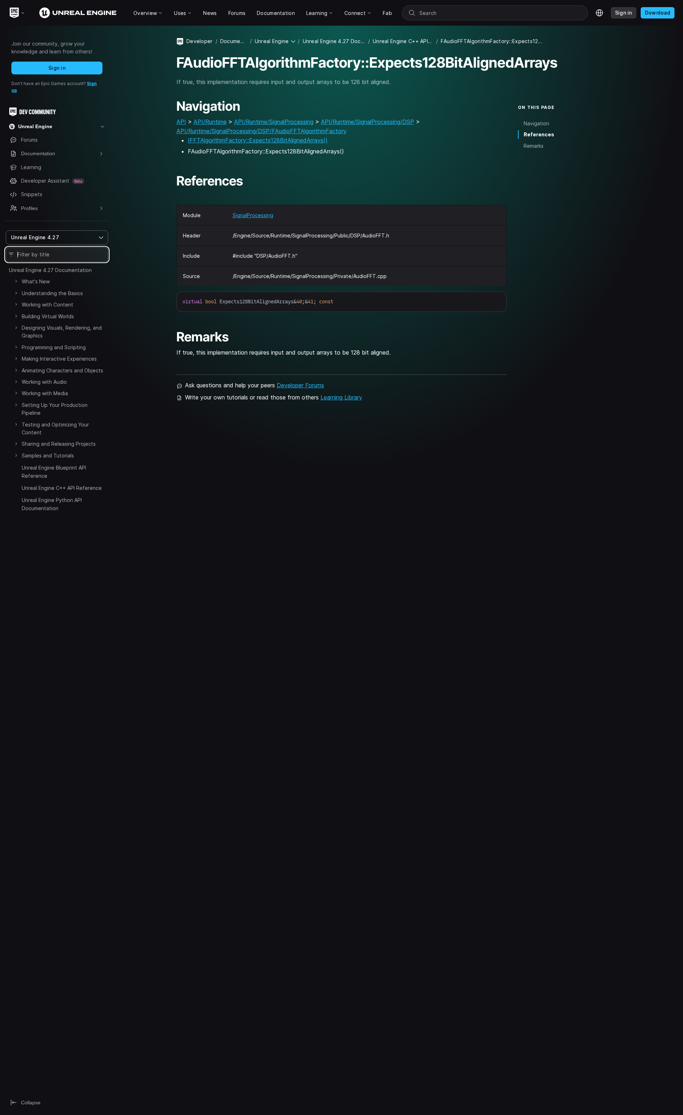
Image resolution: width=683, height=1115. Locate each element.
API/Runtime (210, 121)
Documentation (233, 41)
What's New (36, 281)
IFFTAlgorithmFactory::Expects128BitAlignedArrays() (258, 140)
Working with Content (47, 305)
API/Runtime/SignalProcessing (273, 121)
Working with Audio (44, 382)
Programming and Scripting (54, 347)
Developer (199, 41)
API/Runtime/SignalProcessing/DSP (367, 121)
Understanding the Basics (52, 293)
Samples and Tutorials (48, 455)
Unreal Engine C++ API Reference (62, 488)
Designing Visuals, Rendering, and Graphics (62, 332)
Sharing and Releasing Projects (59, 444)
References (539, 134)
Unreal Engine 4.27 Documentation (50, 270)
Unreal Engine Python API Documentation (52, 504)
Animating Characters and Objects (62, 370)
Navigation (536, 123)
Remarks (534, 146)
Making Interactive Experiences (59, 359)
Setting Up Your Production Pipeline (55, 409)
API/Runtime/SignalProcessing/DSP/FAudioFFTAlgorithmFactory (261, 131)
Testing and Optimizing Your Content (55, 428)
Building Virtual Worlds (48, 316)
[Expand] (16, 281)
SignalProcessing (253, 215)
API (181, 121)
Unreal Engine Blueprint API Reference (54, 471)
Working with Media (45, 393)
